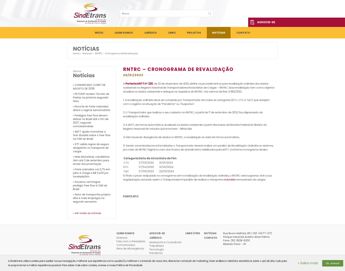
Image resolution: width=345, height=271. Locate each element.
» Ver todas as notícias (87, 213)
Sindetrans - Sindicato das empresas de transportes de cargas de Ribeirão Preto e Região (90, 13)
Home (76, 53)
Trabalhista (156, 246)
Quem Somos (124, 32)
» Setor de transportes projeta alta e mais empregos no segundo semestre (91, 198)
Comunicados (125, 245)
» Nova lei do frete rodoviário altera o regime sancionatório (91, 108)
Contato (243, 32)
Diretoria (121, 238)
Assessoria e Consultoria (165, 242)
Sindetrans (84, 244)
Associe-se (266, 22)
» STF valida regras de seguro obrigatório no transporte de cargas (91, 147)
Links (172, 32)
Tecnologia (156, 249)
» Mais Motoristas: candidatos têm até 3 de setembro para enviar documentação (91, 160)
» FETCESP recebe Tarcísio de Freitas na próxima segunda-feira (91, 97)
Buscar (209, 13)
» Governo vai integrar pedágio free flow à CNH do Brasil (90, 185)
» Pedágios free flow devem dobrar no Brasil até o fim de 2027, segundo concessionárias (91, 121)
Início (99, 32)
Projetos (194, 32)
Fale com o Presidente (130, 241)
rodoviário (230, 179)
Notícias (218, 32)
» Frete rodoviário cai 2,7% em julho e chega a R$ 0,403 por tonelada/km (91, 173)
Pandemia (156, 253)
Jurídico (150, 32)
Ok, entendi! (333, 263)
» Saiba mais (308, 263)
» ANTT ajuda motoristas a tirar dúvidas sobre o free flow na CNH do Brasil (91, 135)
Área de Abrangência (130, 248)
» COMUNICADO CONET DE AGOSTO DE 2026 (89, 86)
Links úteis (192, 233)
